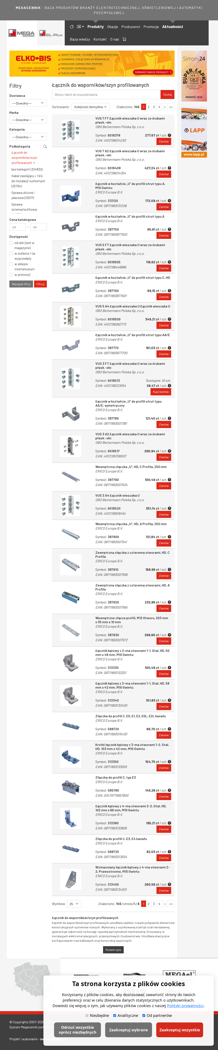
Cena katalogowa (22, 219)
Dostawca (17, 95)
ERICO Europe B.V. (109, 192)
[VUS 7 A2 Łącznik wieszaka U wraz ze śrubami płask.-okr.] (70, 163)
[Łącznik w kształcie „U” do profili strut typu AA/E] (70, 345)
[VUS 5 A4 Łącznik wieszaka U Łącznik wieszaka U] (70, 316)
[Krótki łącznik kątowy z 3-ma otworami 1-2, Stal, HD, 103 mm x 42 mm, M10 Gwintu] (70, 757)
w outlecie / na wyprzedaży (24, 255)
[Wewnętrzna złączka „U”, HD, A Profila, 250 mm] (70, 534)
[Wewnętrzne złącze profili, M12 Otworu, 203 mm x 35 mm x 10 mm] (70, 630)
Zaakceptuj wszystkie (179, 1029)
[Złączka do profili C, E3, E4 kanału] (70, 849)
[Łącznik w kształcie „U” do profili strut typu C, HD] (70, 287)
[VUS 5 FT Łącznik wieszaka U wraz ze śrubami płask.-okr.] (70, 257)
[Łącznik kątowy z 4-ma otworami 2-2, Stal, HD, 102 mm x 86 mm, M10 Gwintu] (70, 818)
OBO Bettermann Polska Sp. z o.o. (120, 127)
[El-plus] (51, 32)
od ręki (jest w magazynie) (24, 245)
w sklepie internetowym (24, 266)
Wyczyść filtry (21, 284)
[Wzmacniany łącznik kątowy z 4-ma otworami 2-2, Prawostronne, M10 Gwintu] (70, 879)
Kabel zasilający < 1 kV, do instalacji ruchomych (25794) (28, 181)
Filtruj (40, 284)
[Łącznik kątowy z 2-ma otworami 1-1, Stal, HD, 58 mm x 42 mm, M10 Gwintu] (70, 695)
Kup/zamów (161, 391)
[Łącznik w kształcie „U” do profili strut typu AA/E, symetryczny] (70, 413)
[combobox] (28, 103)
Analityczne (128, 1015)
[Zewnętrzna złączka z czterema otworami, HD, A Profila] (70, 597)
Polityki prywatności (185, 1005)
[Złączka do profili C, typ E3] (70, 787)
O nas (114, 39)
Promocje (151, 26)
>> (171, 107)
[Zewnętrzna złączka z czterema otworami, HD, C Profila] (70, 564)
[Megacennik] (22, 32)
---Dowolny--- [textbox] (22, 103)
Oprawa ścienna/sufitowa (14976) (24, 209)
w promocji (22, 274)
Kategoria (17, 129)
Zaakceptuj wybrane (128, 1029)
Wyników (58, 904)
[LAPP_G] (194, 132)
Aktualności (172, 26)
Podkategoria (19, 146)
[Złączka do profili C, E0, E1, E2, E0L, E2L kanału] (70, 726)
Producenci (130, 26)
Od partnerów (159, 1015)
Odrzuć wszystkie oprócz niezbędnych (77, 1030)
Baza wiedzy (80, 39)
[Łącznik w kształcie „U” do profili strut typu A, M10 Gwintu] (70, 196)
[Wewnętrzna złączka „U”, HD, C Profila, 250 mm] (70, 477)
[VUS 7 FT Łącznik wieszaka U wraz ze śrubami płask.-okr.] (70, 130)
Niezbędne (99, 1015)
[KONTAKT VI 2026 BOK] (194, 76)
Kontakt (100, 39)
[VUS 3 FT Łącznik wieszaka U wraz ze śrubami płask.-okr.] (70, 378)
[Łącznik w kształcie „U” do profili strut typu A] (70, 226)
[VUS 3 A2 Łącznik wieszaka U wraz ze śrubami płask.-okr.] (70, 446)
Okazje (112, 26)
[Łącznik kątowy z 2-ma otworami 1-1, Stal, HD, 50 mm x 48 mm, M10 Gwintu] (70, 662)
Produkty (95, 26)
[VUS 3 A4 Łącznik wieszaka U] (70, 505)
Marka (14, 112)
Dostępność (18, 236)
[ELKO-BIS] (92, 64)
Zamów (164, 141)
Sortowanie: (61, 107)
